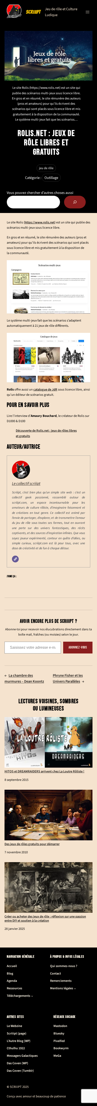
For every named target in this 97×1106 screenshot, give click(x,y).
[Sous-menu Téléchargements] (32, 996)
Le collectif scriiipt (26, 483)
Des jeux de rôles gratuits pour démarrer (32, 844)
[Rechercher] (75, 202)
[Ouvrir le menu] (87, 12)
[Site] (15, 559)
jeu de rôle (46, 168)
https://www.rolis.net (40, 222)
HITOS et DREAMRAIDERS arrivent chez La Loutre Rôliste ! (44, 771)
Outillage (51, 177)
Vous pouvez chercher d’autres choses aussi (40, 192)
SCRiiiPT (33, 12)
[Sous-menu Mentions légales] (75, 988)
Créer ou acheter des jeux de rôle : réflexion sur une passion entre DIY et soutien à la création (45, 918)
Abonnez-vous (78, 647)
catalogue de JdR (45, 389)
